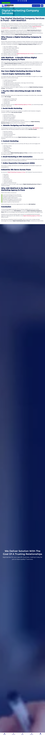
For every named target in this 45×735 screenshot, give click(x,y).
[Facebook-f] (18, 0)
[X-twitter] (20, 0)
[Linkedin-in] (24, 0)
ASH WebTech (36, 128)
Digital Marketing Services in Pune (25, 53)
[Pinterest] (26, 0)
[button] (42, 5)
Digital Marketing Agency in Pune (23, 104)
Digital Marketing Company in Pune (16, 172)
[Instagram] (22, 0)
